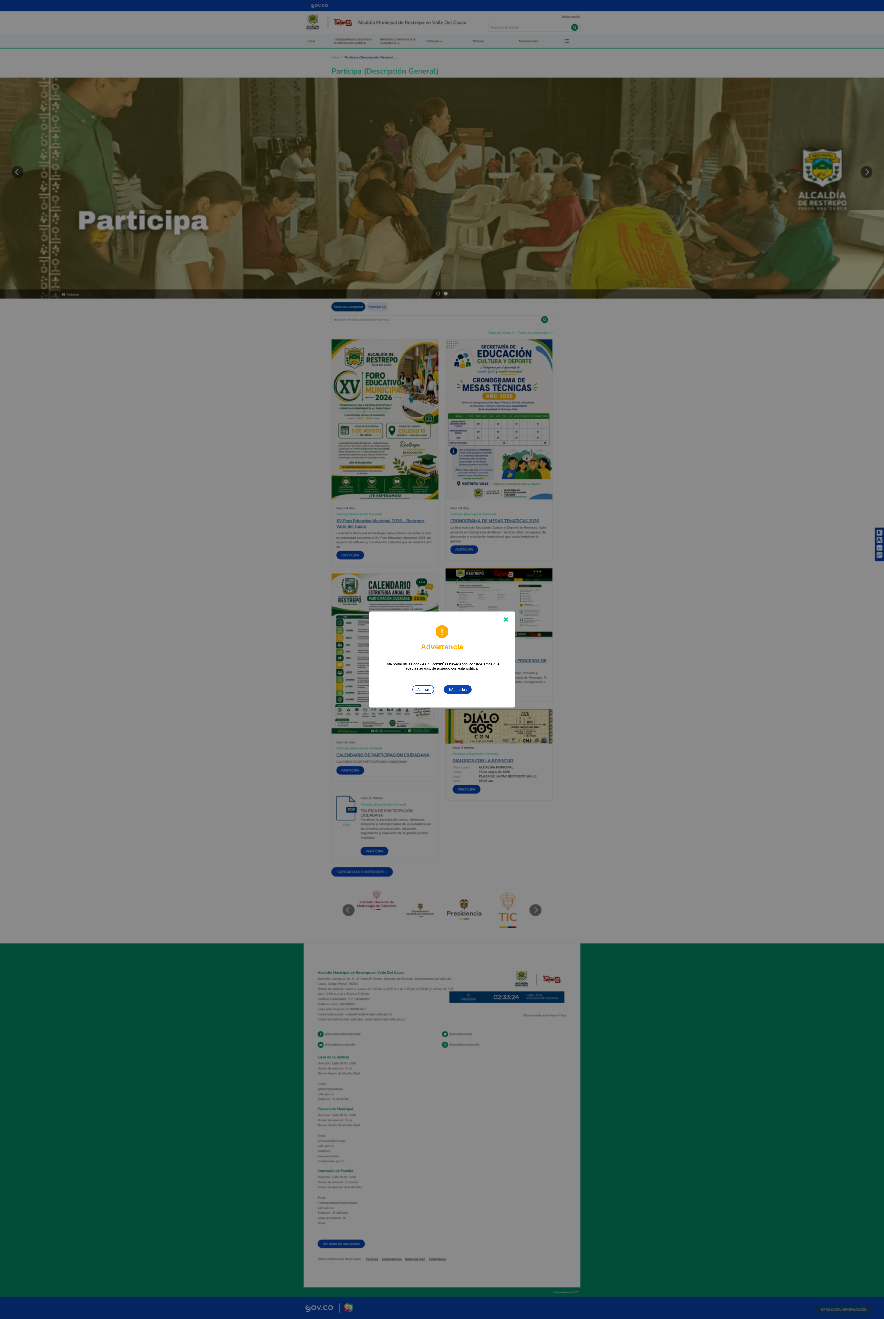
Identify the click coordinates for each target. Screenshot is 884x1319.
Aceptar (423, 690)
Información (458, 690)
